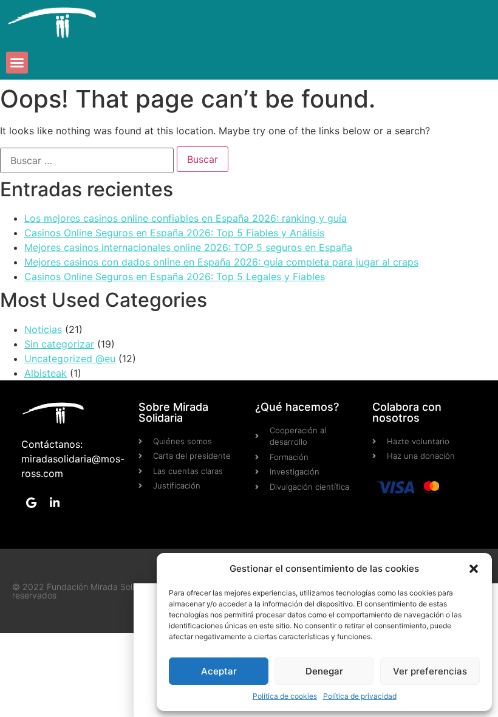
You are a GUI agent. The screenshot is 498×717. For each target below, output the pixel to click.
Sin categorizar (59, 344)
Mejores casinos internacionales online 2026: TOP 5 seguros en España (188, 247)
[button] (474, 569)
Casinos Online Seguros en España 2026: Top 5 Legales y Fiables (174, 276)
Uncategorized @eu (69, 358)
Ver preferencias (430, 671)
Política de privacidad (360, 696)
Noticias (43, 329)
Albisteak (45, 373)
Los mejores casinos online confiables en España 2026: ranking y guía (185, 218)
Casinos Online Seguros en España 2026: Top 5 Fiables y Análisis (174, 233)
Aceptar (219, 671)
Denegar (324, 671)
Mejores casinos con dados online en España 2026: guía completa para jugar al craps (221, 262)
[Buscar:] (87, 160)
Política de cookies (285, 696)
